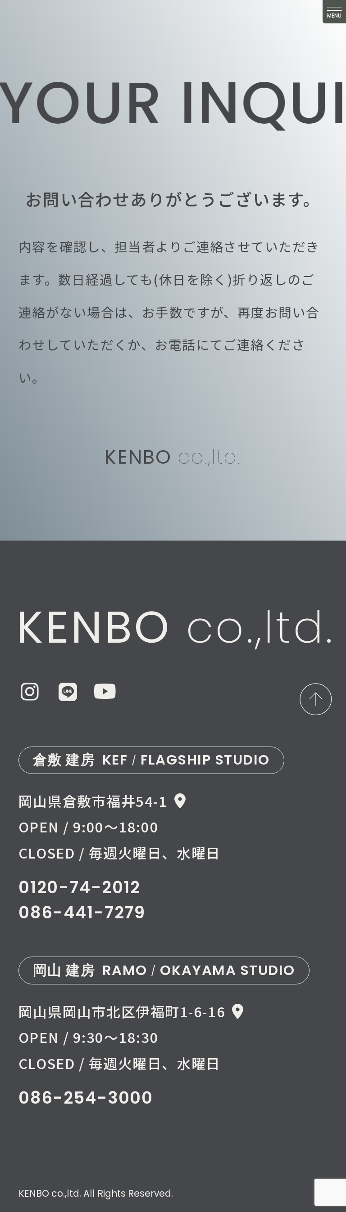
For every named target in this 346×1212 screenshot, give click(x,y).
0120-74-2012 (79, 887)
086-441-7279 (82, 912)
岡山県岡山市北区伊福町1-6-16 (121, 1011)
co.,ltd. (173, 456)
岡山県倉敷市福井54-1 (92, 801)
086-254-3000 (85, 1098)
